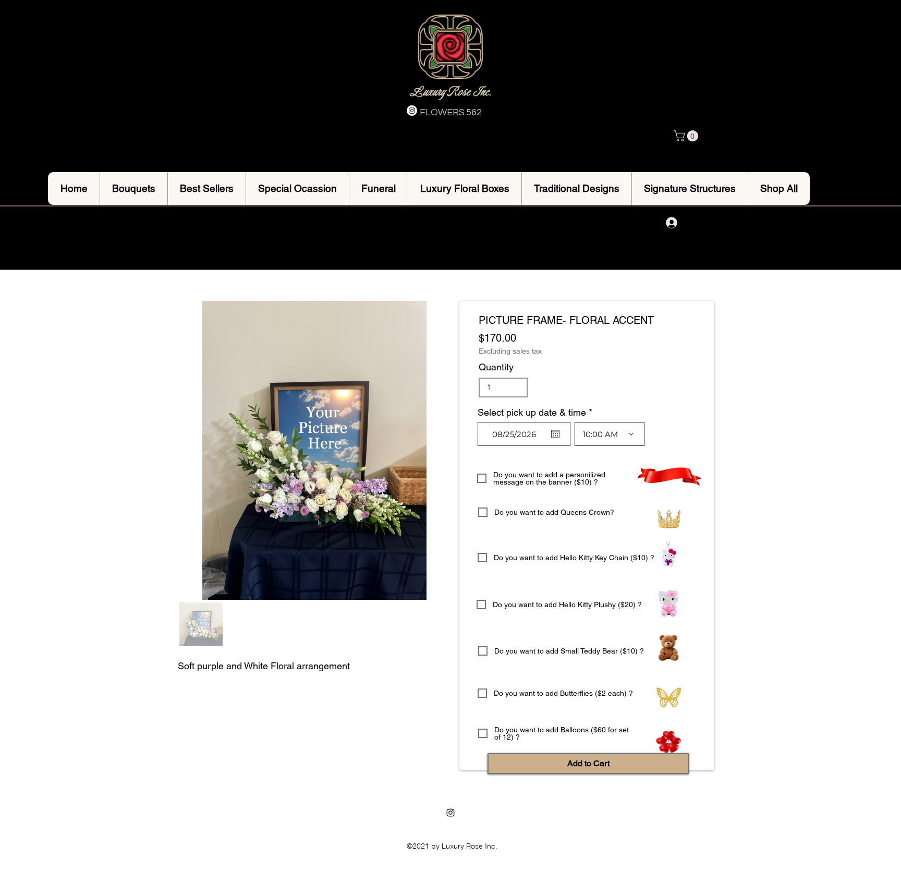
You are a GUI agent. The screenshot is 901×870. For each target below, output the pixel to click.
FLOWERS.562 (451, 112)
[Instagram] (412, 110)
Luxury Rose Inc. (450, 92)
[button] (687, 135)
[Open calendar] (555, 434)
